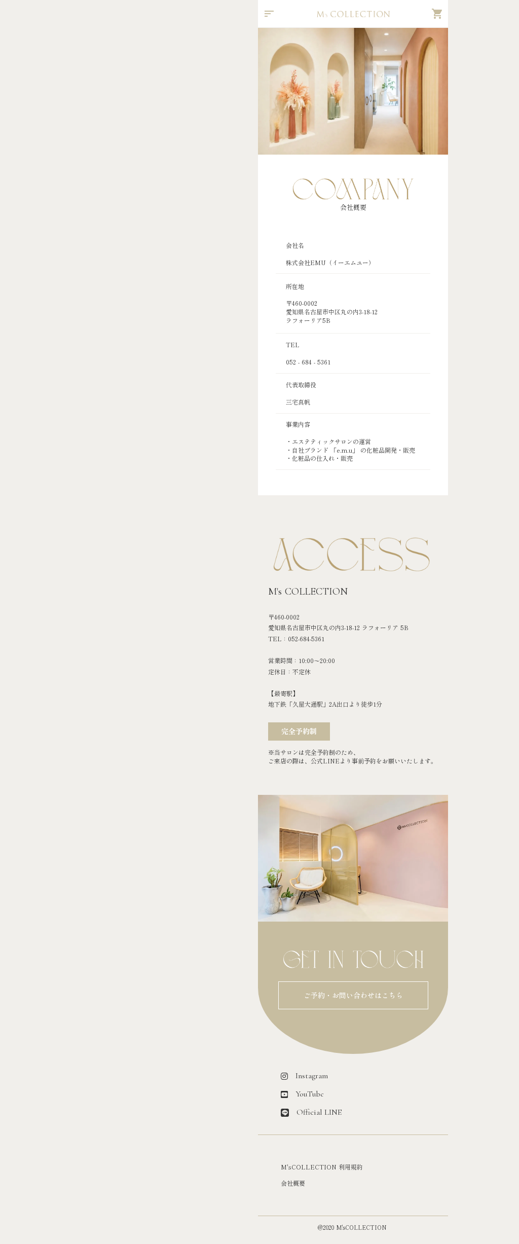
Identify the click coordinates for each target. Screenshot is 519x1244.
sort (269, 14)
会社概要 (293, 1183)
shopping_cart (437, 14)
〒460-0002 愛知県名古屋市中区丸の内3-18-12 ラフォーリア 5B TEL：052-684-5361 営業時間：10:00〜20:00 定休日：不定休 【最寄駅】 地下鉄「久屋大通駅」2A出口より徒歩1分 (338, 660)
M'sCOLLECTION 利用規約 (322, 1167)
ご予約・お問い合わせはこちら (353, 996)
